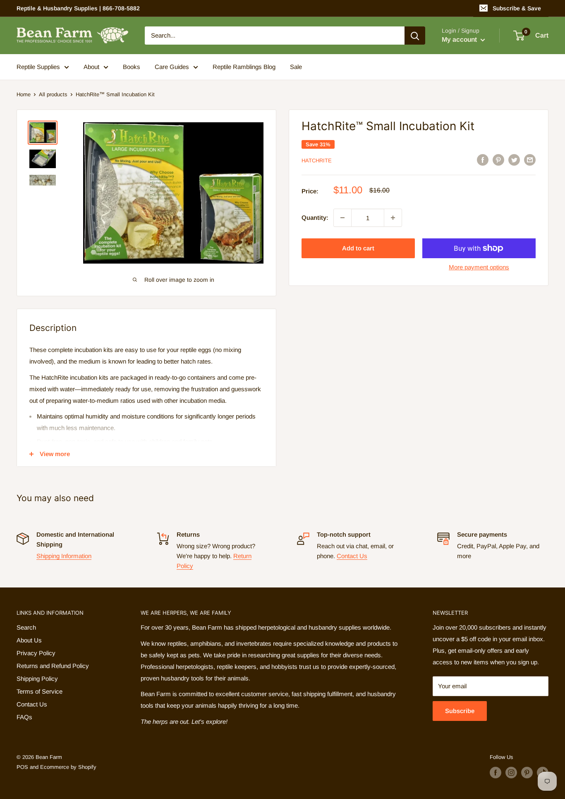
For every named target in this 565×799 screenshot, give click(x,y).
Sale (296, 66)
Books (131, 66)
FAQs (24, 717)
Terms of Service (39, 691)
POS (22, 767)
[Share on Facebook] (482, 160)
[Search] (415, 35)
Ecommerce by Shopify (68, 767)
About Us (29, 640)
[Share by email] (530, 160)
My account (460, 39)
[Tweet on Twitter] (514, 160)
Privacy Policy (36, 652)
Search (26, 627)
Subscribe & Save (517, 8)
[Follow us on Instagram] (511, 772)
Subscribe (459, 710)
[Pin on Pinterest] (498, 160)
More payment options (479, 267)
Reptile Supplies (38, 66)
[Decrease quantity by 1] (342, 217)
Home (24, 94)
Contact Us (352, 555)
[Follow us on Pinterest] (527, 772)
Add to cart (358, 248)
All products (53, 94)
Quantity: (315, 217)
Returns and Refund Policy (53, 665)
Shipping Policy (37, 678)
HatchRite (317, 160)
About (91, 66)
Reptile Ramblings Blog (244, 66)
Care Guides (172, 66)
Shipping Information (63, 555)
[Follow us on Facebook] (495, 772)
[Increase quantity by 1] (393, 217)
